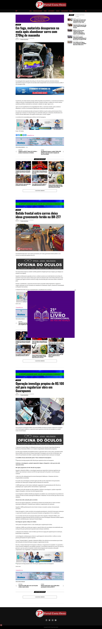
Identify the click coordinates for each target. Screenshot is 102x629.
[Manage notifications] (1, 625)
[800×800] (51, 337)
